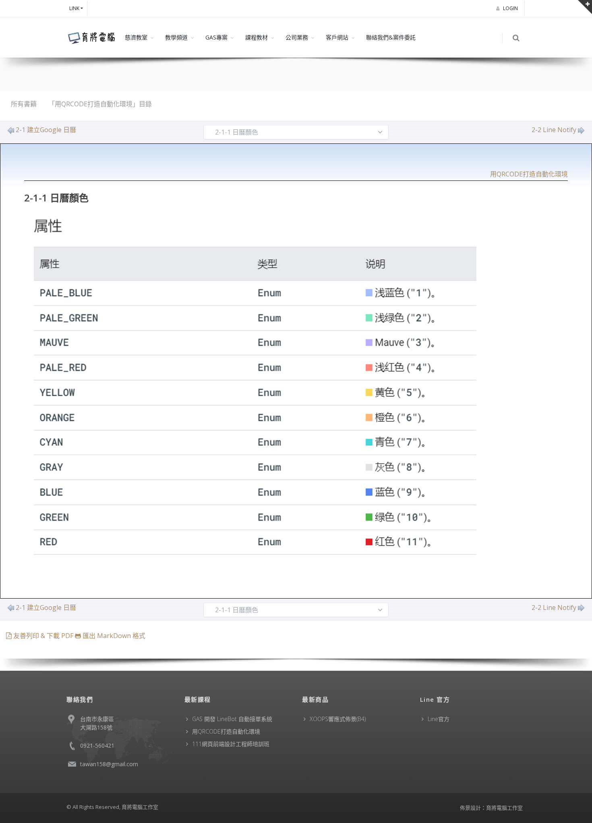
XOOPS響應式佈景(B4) (338, 719)
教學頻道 (176, 37)
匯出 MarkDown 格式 (113, 635)
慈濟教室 (136, 37)
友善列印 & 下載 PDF (43, 635)
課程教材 (256, 37)
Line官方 (438, 719)
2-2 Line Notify (554, 129)
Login (511, 8)
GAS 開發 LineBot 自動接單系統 (232, 719)
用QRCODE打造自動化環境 (529, 174)
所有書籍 (24, 104)
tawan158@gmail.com (109, 764)
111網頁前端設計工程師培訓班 (230, 744)
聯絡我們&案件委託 (391, 37)
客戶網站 (337, 37)
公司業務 (297, 37)
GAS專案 (216, 37)
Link (74, 8)
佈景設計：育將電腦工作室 (491, 807)
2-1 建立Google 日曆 (46, 129)
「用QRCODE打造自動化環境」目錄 (100, 104)
